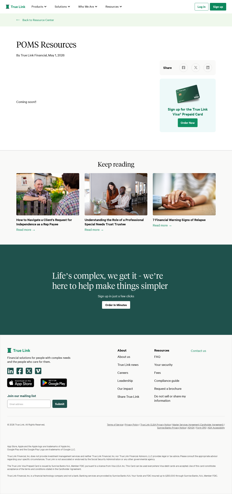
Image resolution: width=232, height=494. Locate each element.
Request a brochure (167, 388)
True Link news (127, 364)
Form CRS (201, 427)
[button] (39, 7)
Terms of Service (115, 424)
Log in (202, 7)
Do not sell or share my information (170, 398)
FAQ (157, 356)
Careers (122, 372)
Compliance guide (166, 380)
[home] (15, 7)
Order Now (188, 123)
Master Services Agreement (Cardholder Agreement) (198, 424)
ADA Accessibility (216, 427)
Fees (157, 372)
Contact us (198, 350)
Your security (163, 364)
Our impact (125, 388)
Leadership (125, 380)
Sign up (218, 7)
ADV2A (191, 427)
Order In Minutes (116, 305)
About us (123, 356)
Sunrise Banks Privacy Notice (171, 427)
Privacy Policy (132, 424)
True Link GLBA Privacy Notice (155, 424)
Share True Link (128, 396)
